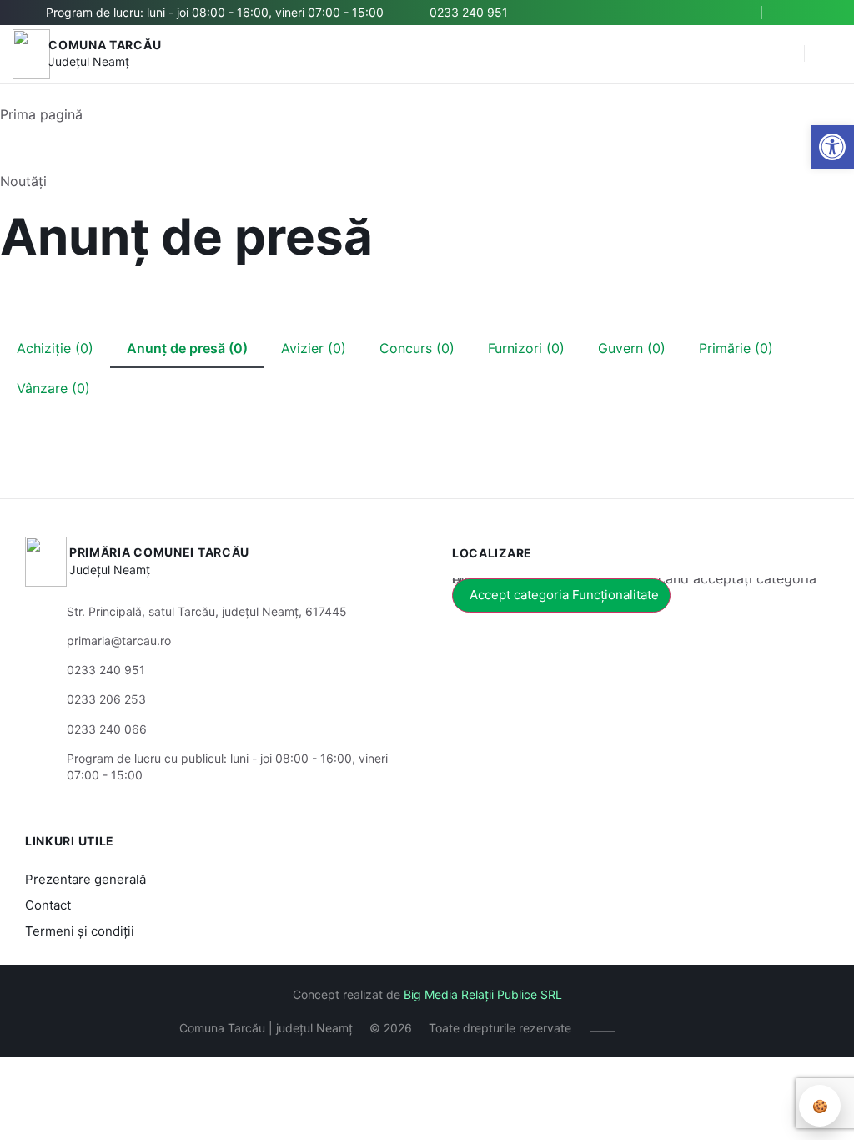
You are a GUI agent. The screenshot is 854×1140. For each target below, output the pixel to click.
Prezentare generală (85, 879)
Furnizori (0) (526, 348)
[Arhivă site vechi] (818, 12)
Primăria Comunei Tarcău (159, 552)
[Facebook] (793, 12)
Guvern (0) (632, 348)
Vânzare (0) (53, 388)
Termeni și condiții (79, 931)
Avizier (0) (313, 348)
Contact (48, 905)
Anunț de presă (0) (187, 348)
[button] (783, 54)
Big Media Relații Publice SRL (483, 994)
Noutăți (23, 181)
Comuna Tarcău (104, 45)
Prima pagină (41, 114)
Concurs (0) (417, 348)
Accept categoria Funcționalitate (564, 595)
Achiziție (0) (55, 348)
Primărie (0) (736, 348)
